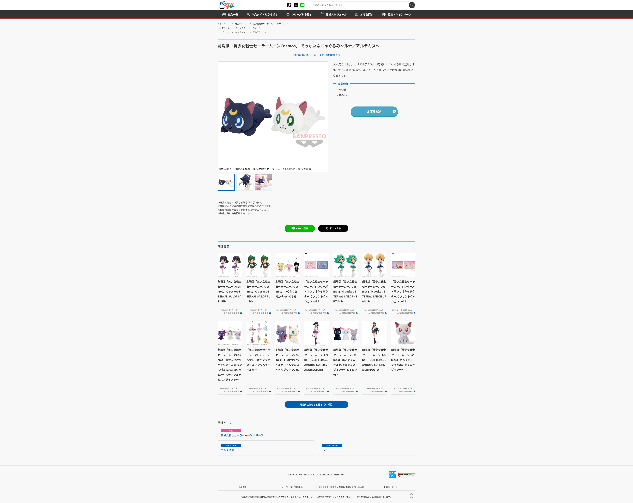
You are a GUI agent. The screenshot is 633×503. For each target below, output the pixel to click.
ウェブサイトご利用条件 (292, 487)
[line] (302, 5)
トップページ (223, 23)
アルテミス (258, 32)
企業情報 (242, 487)
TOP (411, 497)
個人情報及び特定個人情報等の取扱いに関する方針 (341, 487)
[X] (289, 5)
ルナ (255, 27)
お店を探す (374, 111)
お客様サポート (391, 487)
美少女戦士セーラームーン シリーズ (269, 23)
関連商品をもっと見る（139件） (316, 404)
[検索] (412, 5)
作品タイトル (241, 23)
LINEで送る (302, 228)
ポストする (335, 228)
